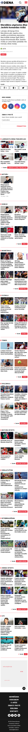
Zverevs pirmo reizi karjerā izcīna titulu (7, 369)
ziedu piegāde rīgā (7, 666)
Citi (3, 616)
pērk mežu (13, 667)
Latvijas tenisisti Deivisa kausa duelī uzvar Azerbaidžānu (7, 352)
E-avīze (14, 703)
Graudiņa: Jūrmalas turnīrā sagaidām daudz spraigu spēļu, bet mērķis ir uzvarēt (21, 397)
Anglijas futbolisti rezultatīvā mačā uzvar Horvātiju (20, 307)
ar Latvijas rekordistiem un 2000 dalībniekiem (6, 483)
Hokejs (3, 54)
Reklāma (14, 708)
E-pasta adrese (6, 120)
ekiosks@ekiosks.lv (14, 729)
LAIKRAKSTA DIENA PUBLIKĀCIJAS (14, 139)
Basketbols (6, 251)
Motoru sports (8, 430)
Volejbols (6, 384)
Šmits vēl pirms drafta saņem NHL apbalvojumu (20, 236)
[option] (14, 14)
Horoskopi (14, 700)
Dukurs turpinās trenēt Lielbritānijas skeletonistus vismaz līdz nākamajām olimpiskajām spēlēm (7, 600)
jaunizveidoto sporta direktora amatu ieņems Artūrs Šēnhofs (20, 264)
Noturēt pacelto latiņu (6, 150)
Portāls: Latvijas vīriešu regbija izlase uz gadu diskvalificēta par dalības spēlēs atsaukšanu (6, 630)
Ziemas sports (8, 568)
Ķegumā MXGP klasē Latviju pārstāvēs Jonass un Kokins (20, 443)
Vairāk (5, 167)
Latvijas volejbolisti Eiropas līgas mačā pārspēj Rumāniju (21, 412)
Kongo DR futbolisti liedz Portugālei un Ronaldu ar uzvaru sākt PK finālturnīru (21, 325)
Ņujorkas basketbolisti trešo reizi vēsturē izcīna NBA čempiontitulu (21, 282)
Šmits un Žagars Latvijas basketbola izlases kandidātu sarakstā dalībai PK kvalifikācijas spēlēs (7, 265)
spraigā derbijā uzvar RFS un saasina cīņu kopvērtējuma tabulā (7, 326)
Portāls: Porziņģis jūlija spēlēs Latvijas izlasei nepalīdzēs (6, 282)
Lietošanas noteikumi (14, 723)
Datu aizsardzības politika (14, 725)
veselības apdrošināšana (12, 675)
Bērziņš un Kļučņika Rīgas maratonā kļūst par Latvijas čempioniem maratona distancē (7, 504)
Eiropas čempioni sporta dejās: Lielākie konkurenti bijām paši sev (21, 647)
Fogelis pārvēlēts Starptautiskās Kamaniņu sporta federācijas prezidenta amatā (20, 582)
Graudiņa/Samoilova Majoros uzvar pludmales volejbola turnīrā (7, 396)
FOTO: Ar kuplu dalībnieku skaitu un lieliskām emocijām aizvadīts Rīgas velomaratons (21, 553)
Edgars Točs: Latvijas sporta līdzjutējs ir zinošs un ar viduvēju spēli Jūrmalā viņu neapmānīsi (7, 415)
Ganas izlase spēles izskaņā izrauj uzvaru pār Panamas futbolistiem (6, 309)
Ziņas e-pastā (14, 705)
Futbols (5, 295)
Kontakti (14, 711)
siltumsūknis (19, 681)
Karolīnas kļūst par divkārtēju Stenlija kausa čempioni (21, 217)
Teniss (4, 340)
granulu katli (7, 680)
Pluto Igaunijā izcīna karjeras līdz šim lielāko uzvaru (21, 530)
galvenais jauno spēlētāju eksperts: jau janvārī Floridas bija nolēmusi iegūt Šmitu (7, 189)
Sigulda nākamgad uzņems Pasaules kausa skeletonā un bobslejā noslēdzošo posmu (7, 582)
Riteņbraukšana (8, 518)
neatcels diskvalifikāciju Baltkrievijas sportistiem (19, 504)
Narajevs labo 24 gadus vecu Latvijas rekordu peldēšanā (6, 647)
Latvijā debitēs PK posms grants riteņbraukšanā (6, 550)
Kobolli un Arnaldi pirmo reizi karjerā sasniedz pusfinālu (20, 370)
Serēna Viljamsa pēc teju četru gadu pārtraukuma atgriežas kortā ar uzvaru (21, 354)
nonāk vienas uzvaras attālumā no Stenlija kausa (7, 237)
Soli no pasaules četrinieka (20, 627)
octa (21, 671)
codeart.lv (16, 727)
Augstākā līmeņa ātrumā (20, 162)
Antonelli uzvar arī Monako (6, 441)
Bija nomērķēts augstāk (5, 162)
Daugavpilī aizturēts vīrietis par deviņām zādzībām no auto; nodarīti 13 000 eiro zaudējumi (21, 599)
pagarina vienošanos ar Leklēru (5, 457)
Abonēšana (14, 697)
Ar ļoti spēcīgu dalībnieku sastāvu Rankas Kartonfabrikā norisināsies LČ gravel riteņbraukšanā (7, 533)
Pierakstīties (21, 126)
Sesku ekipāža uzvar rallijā (19, 457)
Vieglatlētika (7, 470)
